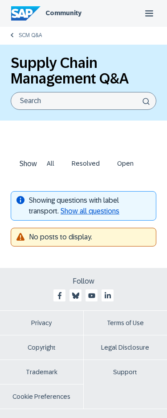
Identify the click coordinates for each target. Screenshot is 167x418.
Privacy (41, 322)
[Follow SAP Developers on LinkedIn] (107, 295)
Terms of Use (125, 322)
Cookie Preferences (41, 396)
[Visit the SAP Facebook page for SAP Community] (59, 295)
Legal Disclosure (125, 347)
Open (125, 163)
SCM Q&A (30, 35)
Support (125, 372)
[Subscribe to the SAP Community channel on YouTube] (91, 295)
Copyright (42, 347)
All (50, 163)
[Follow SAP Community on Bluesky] (75, 295)
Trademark (41, 372)
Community (63, 13)
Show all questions (90, 211)
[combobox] (83, 101)
